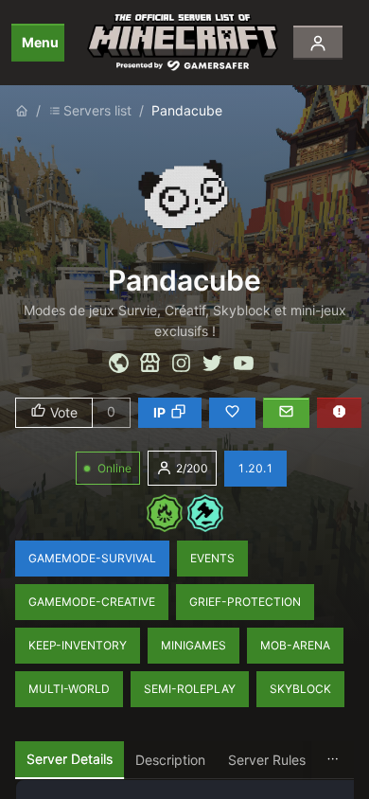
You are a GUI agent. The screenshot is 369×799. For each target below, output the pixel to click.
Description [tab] (170, 760)
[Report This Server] (339, 413)
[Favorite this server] (232, 413)
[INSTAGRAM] (183, 361)
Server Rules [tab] (267, 760)
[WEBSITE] (120, 361)
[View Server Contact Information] (286, 413)
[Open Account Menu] (318, 42)
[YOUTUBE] (245, 361)
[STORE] (152, 361)
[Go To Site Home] (21, 110)
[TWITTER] (214, 361)
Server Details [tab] (69, 759)
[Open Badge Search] (164, 513)
